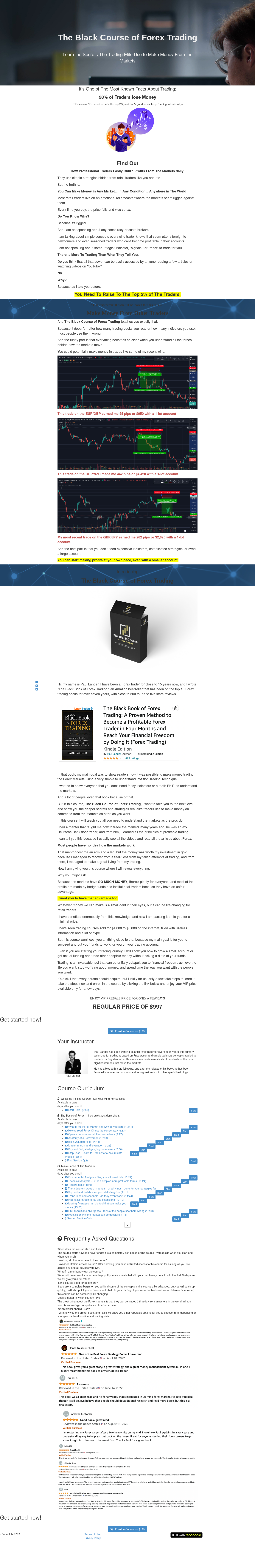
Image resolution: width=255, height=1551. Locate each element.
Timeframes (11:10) (80, 1184)
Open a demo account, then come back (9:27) (95, 1134)
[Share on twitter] (36, 685)
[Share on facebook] (36, 682)
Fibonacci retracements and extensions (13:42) (96, 1199)
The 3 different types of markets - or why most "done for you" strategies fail (112, 1188)
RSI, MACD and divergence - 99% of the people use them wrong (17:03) (111, 1211)
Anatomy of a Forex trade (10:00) (88, 1138)
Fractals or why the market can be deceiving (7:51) (98, 1214)
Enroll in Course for (129, 1031)
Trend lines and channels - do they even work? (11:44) (100, 1196)
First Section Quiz (77, 1160)
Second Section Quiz (79, 1218)
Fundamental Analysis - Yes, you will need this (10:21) (100, 1177)
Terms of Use (92, 1534)
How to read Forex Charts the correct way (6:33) (97, 1130)
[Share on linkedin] (36, 689)
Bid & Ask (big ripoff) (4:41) (84, 1141)
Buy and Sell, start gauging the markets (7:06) (95, 1149)
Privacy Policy (93, 1538)
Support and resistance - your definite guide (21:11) (98, 1192)
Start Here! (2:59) (78, 1110)
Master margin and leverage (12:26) (89, 1145)
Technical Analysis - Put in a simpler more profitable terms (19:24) (107, 1181)
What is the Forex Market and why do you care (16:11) (100, 1127)
